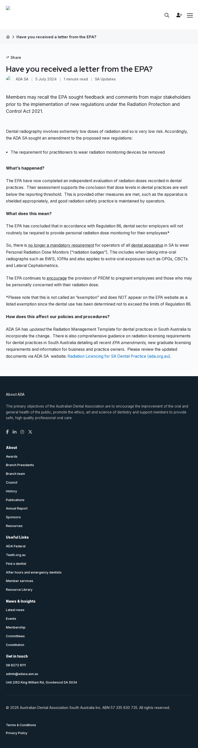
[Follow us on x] (30, 432)
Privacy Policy (16, 733)
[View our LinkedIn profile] (14, 432)
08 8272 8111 (16, 665)
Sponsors (13, 517)
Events (11, 619)
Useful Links (17, 537)
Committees (15, 636)
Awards (12, 456)
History (11, 491)
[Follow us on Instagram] (22, 432)
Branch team (15, 474)
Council (11, 482)
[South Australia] (8, 15)
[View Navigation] (189, 15)
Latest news (15, 610)
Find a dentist (16, 564)
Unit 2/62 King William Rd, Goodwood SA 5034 (41, 682)
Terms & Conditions (21, 725)
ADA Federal (16, 546)
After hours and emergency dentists (34, 572)
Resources (14, 526)
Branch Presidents (20, 465)
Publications (15, 500)
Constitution (15, 645)
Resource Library (19, 590)
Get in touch (17, 656)
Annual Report (17, 508)
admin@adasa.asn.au (22, 674)
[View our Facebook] (7, 432)
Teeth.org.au (16, 555)
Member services (19, 581)
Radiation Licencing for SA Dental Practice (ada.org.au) (119, 356)
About (11, 448)
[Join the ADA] (178, 15)
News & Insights (21, 601)
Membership (16, 627)
